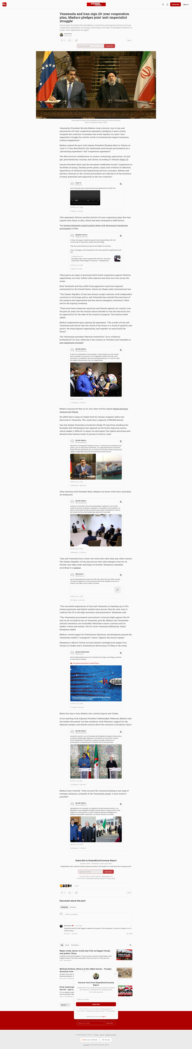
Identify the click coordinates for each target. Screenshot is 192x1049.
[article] (96, 957)
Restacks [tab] (73, 907)
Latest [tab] (67, 945)
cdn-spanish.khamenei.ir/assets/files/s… (86, 663)
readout (77, 567)
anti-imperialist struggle (71, 342)
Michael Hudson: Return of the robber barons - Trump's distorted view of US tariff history (86, 970)
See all (63, 1005)
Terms (102, 1035)
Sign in (185, 4)
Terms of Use (106, 1009)
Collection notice (110, 1035)
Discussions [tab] (75, 945)
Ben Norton (68, 33)
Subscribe (175, 4)
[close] (115, 973)
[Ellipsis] (131, 925)
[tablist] (68, 907)
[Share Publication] (167, 4)
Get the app (106, 1040)
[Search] (163, 4)
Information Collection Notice (95, 1011)
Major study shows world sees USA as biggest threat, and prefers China (85, 952)
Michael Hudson (73, 978)
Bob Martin (68, 926)
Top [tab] (62, 945)
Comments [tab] (64, 907)
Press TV (124, 159)
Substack (86, 1045)
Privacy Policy (111, 1011)
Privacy (96, 1035)
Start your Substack (91, 1040)
